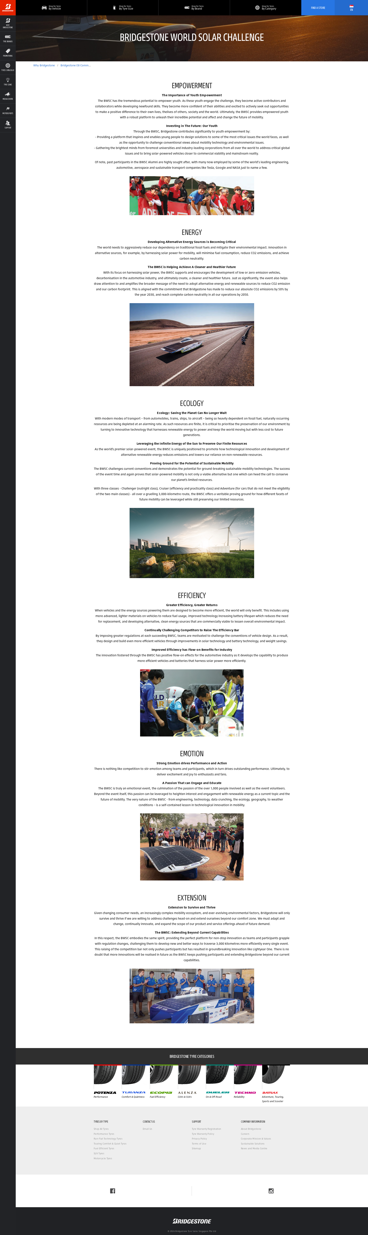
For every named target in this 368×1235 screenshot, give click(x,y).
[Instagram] (271, 1191)
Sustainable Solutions (253, 1143)
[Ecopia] (164, 1077)
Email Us (147, 1128)
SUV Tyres (99, 1153)
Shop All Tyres (101, 1128)
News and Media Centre (254, 1148)
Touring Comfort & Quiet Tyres (110, 1143)
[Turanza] (136, 1077)
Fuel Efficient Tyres (104, 1148)
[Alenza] (192, 1077)
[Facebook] (112, 1191)
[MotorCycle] (276, 1077)
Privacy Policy (199, 1138)
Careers (245, 1133)
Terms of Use (199, 1143)
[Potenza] (108, 1077)
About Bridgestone (251, 1128)
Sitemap (196, 1148)
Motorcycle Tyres (103, 1158)
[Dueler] (220, 1077)
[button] (8, 23)
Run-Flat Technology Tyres (108, 1138)
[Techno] (248, 1077)
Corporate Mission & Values (256, 1138)
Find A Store (318, 8)
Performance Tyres (104, 1133)
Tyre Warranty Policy (203, 1133)
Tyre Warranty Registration (206, 1128)
